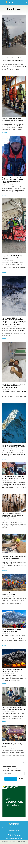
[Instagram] (10, 835)
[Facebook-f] (8, 835)
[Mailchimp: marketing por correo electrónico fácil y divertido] (21, 779)
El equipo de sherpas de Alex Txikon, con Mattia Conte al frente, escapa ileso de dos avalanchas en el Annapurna (13, 180)
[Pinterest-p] (13, 835)
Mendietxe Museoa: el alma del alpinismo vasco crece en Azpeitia (12, 119)
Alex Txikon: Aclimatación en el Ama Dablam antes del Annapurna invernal (14, 446)
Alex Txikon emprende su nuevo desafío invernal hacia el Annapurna (13, 708)
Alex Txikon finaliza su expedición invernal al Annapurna (12, 593)
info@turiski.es (16, 830)
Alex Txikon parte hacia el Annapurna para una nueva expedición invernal (13, 477)
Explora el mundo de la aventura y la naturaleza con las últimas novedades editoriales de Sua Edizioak (14, 556)
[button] (27, 2)
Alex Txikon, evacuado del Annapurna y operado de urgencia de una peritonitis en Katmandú (13, 385)
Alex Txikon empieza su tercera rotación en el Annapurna (11, 630)
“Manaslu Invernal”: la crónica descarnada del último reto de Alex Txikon (13, 744)
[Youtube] (20, 835)
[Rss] (15, 835)
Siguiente (25, 762)
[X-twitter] (17, 835)
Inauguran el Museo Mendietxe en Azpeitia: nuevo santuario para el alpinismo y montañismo (12, 515)
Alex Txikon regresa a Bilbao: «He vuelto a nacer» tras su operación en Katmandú (13, 256)
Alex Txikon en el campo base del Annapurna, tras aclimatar (12, 670)
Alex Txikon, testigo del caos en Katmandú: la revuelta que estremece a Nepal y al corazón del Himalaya (14, 58)
